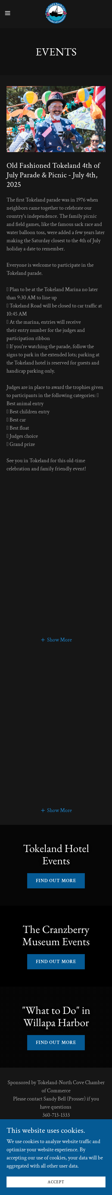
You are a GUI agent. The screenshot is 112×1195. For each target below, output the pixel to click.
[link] (56, 13)
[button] (10, 13)
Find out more (56, 881)
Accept (56, 1182)
